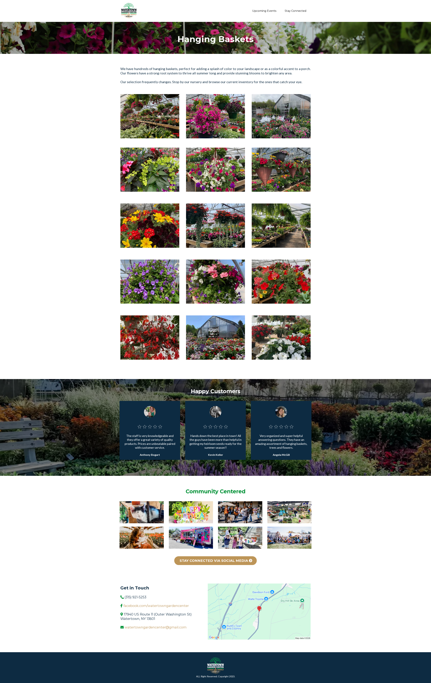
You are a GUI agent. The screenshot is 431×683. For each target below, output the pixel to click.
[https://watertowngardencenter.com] (128, 11)
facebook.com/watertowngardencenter (156, 606)
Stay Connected (295, 10)
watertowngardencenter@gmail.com (156, 627)
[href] (259, 612)
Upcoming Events (264, 10)
